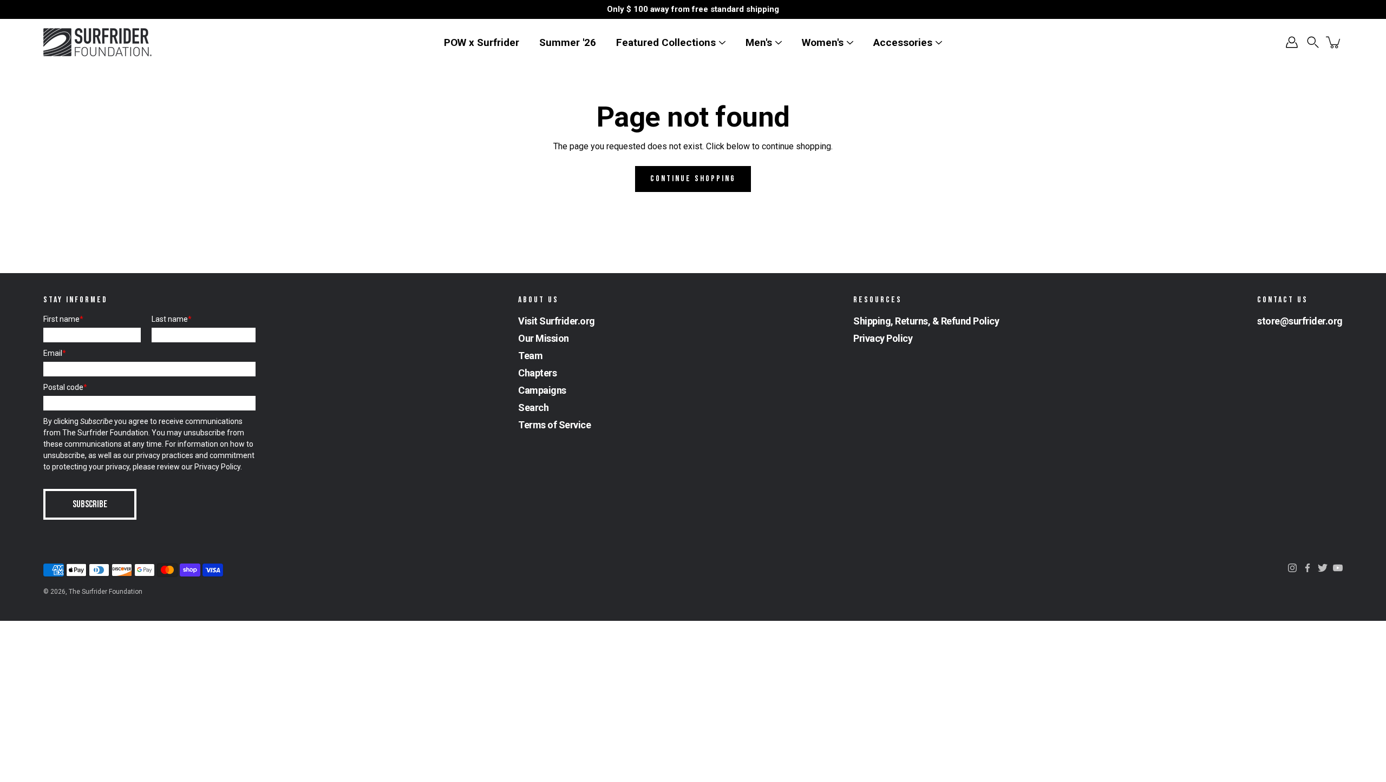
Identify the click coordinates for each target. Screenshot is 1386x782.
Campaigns (542, 390)
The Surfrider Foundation (105, 591)
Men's (759, 42)
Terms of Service (554, 424)
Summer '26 (567, 42)
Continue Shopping (693, 179)
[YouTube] (1338, 568)
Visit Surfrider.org (556, 321)
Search (533, 407)
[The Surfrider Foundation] (97, 42)
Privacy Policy (217, 466)
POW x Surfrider (481, 42)
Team (530, 355)
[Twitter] (1323, 568)
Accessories (902, 42)
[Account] (1291, 42)
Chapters (537, 373)
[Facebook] (1307, 568)
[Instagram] (1292, 568)
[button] (1313, 42)
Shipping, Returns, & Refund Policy (926, 321)
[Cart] (1334, 42)
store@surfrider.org (1300, 321)
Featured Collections (666, 42)
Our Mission (543, 338)
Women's (823, 42)
